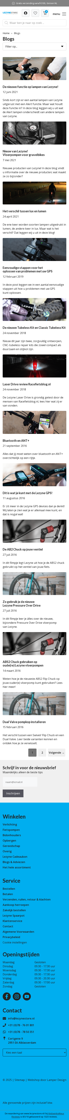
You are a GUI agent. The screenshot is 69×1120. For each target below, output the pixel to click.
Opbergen (9, 840)
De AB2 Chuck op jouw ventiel (23, 549)
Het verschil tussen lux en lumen (24, 211)
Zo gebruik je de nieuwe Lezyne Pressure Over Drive (22, 603)
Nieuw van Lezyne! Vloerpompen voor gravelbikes (24, 153)
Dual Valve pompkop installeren (24, 722)
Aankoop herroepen (16, 905)
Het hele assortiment (17, 867)
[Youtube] (27, 996)
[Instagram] (17, 996)
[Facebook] (7, 996)
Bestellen (9, 889)
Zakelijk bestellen (14, 910)
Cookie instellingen (15, 942)
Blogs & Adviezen (14, 862)
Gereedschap (11, 846)
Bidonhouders (12, 835)
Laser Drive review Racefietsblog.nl (27, 384)
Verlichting (10, 824)
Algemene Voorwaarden (18, 932)
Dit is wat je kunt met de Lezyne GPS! (27, 493)
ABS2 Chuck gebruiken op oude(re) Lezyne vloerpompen (23, 663)
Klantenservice (12, 921)
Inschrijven (13, 793)
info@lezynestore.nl (21, 1018)
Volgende (56, 752)
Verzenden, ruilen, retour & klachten (27, 899)
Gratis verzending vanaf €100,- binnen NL (36, 3)
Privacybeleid (11, 937)
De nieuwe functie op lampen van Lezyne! (30, 87)
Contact (8, 926)
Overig (7, 851)
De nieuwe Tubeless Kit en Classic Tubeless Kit (34, 327)
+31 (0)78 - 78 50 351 (21, 1032)
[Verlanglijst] (25, 13)
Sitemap (20, 1080)
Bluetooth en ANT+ (16, 440)
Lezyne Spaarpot (14, 915)
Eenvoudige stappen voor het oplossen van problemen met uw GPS (27, 269)
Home (6, 33)
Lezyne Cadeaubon (15, 857)
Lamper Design (56, 1080)
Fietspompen (11, 830)
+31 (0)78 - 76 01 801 (21, 1025)
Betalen (8, 894)
